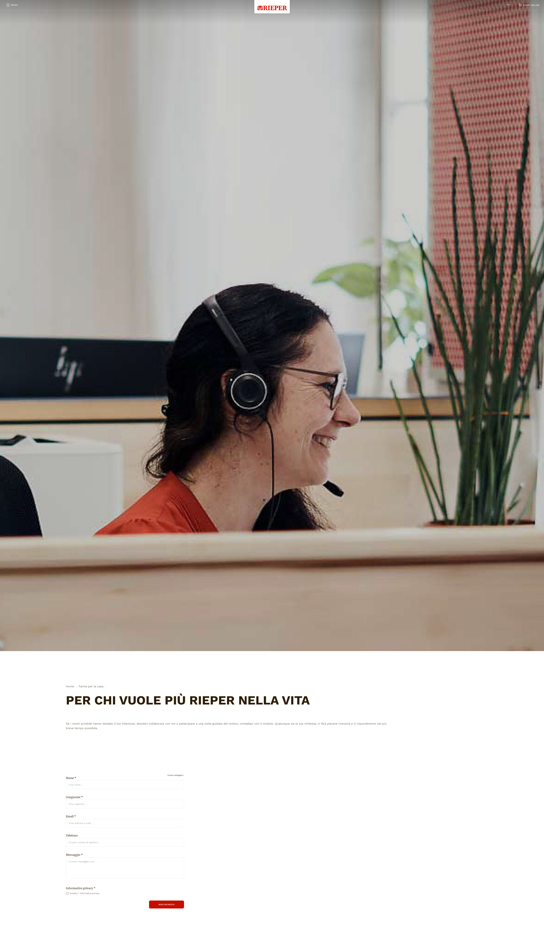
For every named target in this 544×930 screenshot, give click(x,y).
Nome (71, 778)
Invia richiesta (167, 904)
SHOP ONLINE (531, 5)
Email (71, 816)
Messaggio (74, 854)
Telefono (72, 835)
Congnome (74, 797)
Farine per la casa (91, 686)
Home (70, 686)
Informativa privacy (80, 888)
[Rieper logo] (272, 5)
